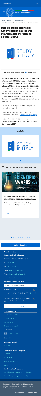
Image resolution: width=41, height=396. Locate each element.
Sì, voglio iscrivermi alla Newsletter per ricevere (17, 298)
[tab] (20, 160)
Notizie (9, 21)
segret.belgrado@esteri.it (17, 270)
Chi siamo (7, 354)
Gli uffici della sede (10, 278)
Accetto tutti (32, 393)
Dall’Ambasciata (19, 21)
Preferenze (19, 393)
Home (3, 21)
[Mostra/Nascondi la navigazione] (4, 12)
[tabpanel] (20, 147)
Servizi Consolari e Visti (11, 361)
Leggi (8, 213)
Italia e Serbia (8, 357)
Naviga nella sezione (20, 245)
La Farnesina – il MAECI (11, 314)
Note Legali (33, 294)
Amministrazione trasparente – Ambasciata (17, 372)
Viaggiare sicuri (8, 322)
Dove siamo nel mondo (11, 326)
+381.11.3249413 (12, 266)
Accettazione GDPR (10, 290)
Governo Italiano (7, 3)
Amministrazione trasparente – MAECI (16, 376)
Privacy (28, 294)
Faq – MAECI (8, 345)
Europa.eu (10, 338)
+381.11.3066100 (12, 262)
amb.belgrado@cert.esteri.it (16, 274)
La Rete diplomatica (10, 318)
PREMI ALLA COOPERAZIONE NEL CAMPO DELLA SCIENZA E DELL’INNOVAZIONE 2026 (20, 197)
